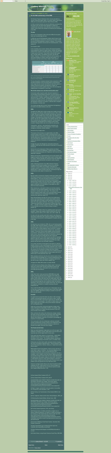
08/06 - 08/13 (72, 208)
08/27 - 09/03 (72, 203)
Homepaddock (72, 80)
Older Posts (60, 445)
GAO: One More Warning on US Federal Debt (75, 70)
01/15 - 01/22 (72, 241)
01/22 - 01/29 (72, 239)
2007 (69, 273)
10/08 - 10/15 (72, 194)
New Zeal (70, 146)
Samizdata (71, 74)
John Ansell (70, 142)
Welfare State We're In (72, 168)
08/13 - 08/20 (72, 207)
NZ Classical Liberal (72, 152)
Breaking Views (72, 60)
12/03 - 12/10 (72, 182)
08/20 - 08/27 (72, 205)
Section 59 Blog (71, 157)
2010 (69, 268)
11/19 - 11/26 (72, 184)
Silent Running (71, 159)
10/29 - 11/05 (72, 191)
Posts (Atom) (37, 447)
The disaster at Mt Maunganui (75, 86)
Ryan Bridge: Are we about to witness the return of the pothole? (75, 62)
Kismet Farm (70, 144)
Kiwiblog (71, 84)
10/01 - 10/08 (72, 196)
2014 (69, 261)
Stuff (69, 163)
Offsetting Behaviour (74, 108)
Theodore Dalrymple (72, 167)
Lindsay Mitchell (38, 6)
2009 (69, 270)
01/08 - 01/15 (72, 243)
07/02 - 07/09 (72, 216)
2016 (69, 257)
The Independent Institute (73, 165)
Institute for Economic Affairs (74, 141)
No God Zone (70, 150)
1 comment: (59, 441)
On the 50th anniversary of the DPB (41, 15)
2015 (69, 259)
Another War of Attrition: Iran (74, 90)
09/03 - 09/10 (72, 201)
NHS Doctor (70, 148)
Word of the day (72, 81)
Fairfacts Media (71, 132)
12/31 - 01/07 (72, 180)
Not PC (70, 112)
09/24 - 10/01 (72, 198)
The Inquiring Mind (73, 102)
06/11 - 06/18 (72, 219)
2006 (69, 275)
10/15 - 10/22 (72, 192)
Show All (81, 119)
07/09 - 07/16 (72, 214)
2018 (69, 254)
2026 (69, 173)
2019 (69, 252)
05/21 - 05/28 (72, 223)
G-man (69, 136)
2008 (69, 272)
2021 (69, 248)
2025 (69, 175)
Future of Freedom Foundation (74, 134)
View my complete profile (73, 56)
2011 (69, 266)
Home (46, 445)
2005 (69, 277)
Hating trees (71, 109)
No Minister (71, 89)
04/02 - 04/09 (72, 232)
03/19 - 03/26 (72, 235)
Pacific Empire (71, 154)
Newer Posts (31, 445)
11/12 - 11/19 (72, 185)
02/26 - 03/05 (72, 237)
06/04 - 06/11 (72, 221)
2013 (69, 263)
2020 (69, 250)
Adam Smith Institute (72, 128)
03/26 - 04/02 (72, 234)
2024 (69, 177)
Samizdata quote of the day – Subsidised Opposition (75, 76)
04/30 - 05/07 (72, 226)
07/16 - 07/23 (72, 212)
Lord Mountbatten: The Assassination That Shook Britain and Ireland (74, 97)
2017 (69, 256)
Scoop (69, 155)
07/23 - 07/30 (72, 210)
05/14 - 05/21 (72, 225)
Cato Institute (70, 130)
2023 (69, 178)
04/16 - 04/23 (72, 230)
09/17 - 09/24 (72, 200)
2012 (69, 265)
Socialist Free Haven (72, 161)
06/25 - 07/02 (72, 217)
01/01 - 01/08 (72, 244)
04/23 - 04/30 (72, 228)
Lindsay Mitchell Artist (72, 126)
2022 (69, 247)
